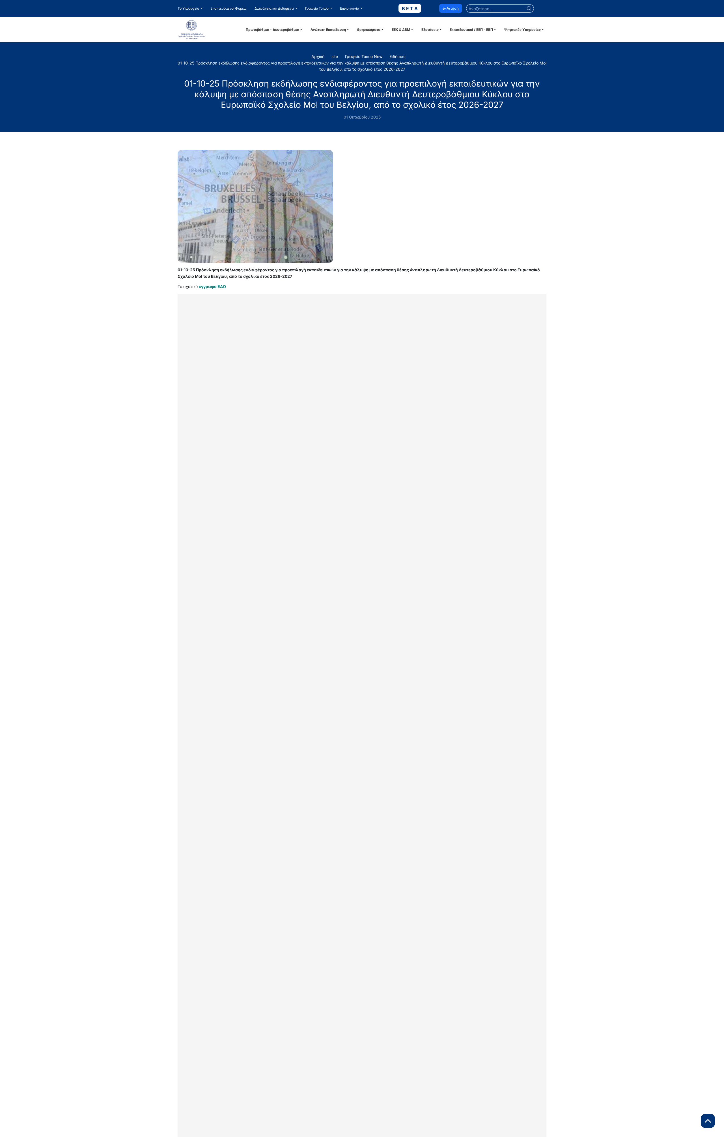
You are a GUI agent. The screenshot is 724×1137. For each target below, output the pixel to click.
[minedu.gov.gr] (211, 29)
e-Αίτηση (451, 8)
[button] (190, 8)
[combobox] (500, 8)
